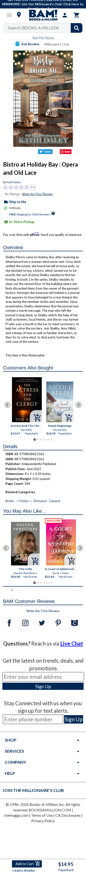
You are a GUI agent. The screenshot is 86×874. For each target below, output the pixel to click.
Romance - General (47, 501)
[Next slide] (78, 405)
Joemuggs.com (16, 815)
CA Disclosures (68, 815)
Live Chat (71, 643)
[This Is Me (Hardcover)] (25, 543)
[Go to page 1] (34, 439)
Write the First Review (37, 194)
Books (9, 501)
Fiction (24, 501)
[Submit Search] (76, 28)
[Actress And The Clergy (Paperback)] (27, 399)
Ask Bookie (30, 44)
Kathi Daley (13, 182)
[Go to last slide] (7, 405)
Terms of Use (42, 815)
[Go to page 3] (41, 439)
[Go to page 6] (51, 439)
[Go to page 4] (45, 439)
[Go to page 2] (38, 439)
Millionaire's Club (56, 44)
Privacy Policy (43, 820)
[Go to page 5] (48, 439)
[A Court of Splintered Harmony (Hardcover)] (61, 542)
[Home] (43, 15)
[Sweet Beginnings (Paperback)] (59, 402)
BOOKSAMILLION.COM (50, 810)
